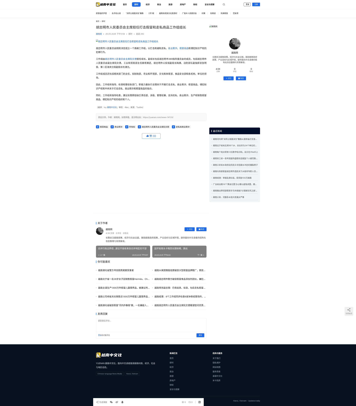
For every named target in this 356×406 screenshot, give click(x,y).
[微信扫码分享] (111, 402)
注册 (256, 4)
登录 (247, 4)
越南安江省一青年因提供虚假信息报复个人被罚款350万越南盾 (240, 158)
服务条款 (216, 371)
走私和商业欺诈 (183, 127)
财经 (195, 4)
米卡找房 (216, 380)
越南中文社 (112, 107)
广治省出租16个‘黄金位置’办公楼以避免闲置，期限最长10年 (239, 184)
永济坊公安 (116, 13)
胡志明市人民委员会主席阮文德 (121, 59)
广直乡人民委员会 (189, 13)
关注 (190, 229)
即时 (136, 4)
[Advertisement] (151, 176)
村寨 (203, 13)
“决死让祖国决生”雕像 (135, 13)
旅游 (170, 4)
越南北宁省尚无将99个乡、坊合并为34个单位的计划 (236, 145)
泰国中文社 (217, 376)
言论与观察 (209, 4)
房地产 (183, 4)
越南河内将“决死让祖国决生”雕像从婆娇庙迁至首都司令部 (238, 139)
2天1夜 (151, 13)
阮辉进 (213, 13)
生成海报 (103, 402)
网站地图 (216, 367)
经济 (148, 4)
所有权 (132, 127)
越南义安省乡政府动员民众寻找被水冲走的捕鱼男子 (235, 165)
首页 (125, 4)
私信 (202, 229)
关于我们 (216, 358)
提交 (200, 335)
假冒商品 (184, 48)
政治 (159, 4)
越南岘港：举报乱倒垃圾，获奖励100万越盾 (232, 178)
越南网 (99, 34)
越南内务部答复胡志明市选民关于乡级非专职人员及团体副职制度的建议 (244, 171)
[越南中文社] (109, 355)
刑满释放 (224, 13)
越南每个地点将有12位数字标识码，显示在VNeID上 (235, 152)
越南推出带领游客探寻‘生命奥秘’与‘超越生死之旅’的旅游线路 (239, 190)
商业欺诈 (172, 48)
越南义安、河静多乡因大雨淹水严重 (228, 197)
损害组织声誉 (101, 13)
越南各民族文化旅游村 (168, 13)
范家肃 (235, 13)
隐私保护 (216, 362)
